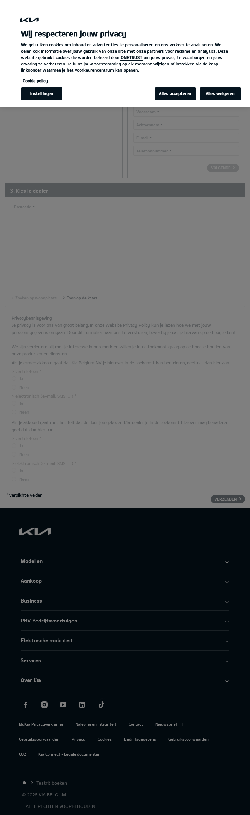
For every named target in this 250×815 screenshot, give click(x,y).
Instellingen (42, 93)
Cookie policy (35, 80)
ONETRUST (131, 57)
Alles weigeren (220, 93)
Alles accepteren (175, 93)
